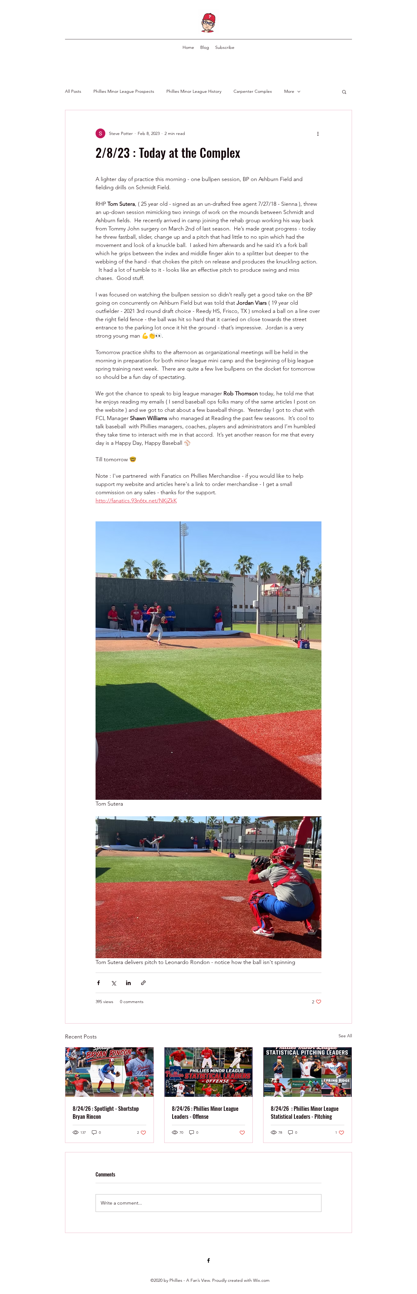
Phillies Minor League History (193, 91)
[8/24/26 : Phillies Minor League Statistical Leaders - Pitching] (307, 1072)
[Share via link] (143, 983)
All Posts (73, 91)
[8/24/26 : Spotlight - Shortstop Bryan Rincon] (109, 1072)
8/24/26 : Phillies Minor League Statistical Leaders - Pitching (305, 1112)
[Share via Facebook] (98, 983)
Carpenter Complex (253, 91)
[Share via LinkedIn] (128, 983)
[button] (344, 91)
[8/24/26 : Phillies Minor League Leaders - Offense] (209, 1072)
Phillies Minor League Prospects (123, 91)
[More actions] (317, 133)
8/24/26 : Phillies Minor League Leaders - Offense (205, 1112)
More (289, 91)
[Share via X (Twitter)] (113, 983)
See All (345, 1035)
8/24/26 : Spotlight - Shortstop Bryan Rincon (106, 1112)
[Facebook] (208, 1260)
